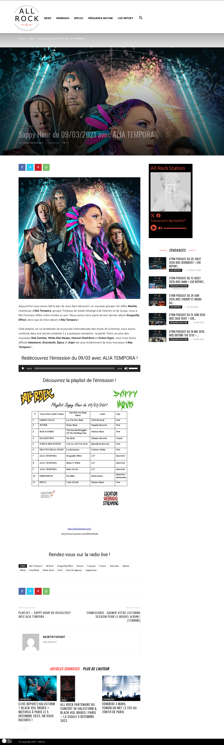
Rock (60, 570)
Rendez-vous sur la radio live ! (79, 554)
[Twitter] (30, 167)
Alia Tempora (35, 566)
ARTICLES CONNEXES (64, 668)
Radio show (48, 570)
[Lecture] (23, 368)
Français (91, 566)
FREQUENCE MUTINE (178, 286)
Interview (114, 566)
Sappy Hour (91, 570)
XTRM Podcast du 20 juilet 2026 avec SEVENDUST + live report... (185, 262)
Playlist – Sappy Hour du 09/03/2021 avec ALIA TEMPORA (45, 615)
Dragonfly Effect (65, 566)
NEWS (31, 38)
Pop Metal (34, 570)
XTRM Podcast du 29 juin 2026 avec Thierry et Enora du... (185, 299)
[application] (79, 368)
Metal (23, 570)
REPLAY (31, 126)
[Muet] (126, 368)
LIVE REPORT (25, 699)
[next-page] (26, 728)
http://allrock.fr (50, 642)
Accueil (22, 38)
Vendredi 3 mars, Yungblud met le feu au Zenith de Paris (119, 708)
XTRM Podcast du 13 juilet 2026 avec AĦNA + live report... (187, 280)
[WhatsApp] (46, 167)
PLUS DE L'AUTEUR (96, 668)
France (102, 566)
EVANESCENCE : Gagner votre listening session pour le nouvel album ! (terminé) (113, 616)
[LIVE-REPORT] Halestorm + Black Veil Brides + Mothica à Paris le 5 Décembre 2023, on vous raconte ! (37, 712)
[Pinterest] (38, 167)
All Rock (50, 566)
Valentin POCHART (33, 142)
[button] (7, 741)
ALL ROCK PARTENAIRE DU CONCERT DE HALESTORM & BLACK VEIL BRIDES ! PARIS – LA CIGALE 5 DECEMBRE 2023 (78, 712)
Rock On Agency (74, 570)
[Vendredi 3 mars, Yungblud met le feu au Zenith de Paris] (121, 688)
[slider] (134, 368)
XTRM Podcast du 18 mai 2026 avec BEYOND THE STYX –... (186, 333)
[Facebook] (22, 167)
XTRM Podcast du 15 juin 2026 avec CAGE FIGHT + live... (187, 317)
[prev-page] (21, 728)
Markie (126, 566)
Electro (80, 566)
